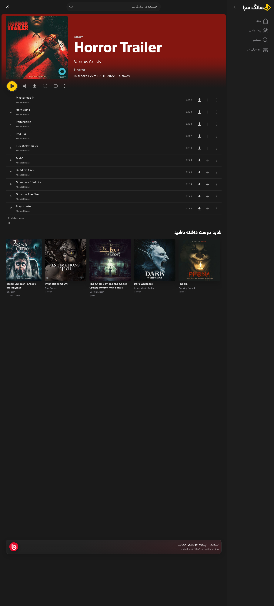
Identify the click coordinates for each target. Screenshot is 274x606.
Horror (79, 70)
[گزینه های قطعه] (216, 100)
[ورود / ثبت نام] (7, 7)
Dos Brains (50, 288)
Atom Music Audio (144, 288)
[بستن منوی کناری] (233, 7)
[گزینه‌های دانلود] (34, 86)
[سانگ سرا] (257, 7)
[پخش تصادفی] (24, 86)
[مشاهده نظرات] (54, 86)
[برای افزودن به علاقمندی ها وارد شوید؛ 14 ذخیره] (44, 86)
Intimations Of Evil (56, 284)
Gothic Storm (96, 292)
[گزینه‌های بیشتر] (64, 86)
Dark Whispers (143, 284)
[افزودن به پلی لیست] (208, 100)
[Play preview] (185, 275)
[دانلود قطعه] (199, 100)
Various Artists (87, 62)
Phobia (183, 284)
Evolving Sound (187, 288)
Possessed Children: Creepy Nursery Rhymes (18, 286)
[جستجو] (71, 6)
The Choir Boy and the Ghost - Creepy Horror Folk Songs (109, 286)
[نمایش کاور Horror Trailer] (37, 47)
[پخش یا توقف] (12, 86)
